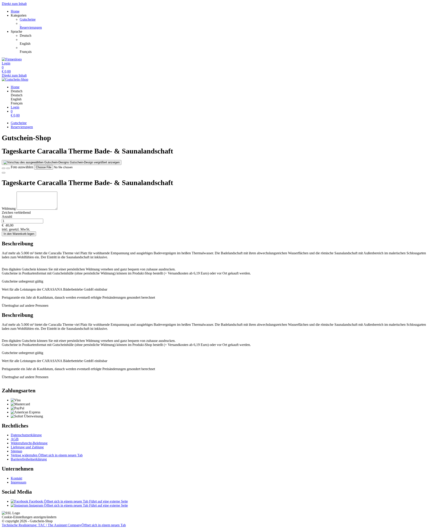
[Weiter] (3, 172)
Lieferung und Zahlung (27, 447)
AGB (15, 439)
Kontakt (16, 478)
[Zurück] (3, 168)
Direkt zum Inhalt (14, 4)
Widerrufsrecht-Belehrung (29, 443)
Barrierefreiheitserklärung (29, 459)
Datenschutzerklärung (26, 435)
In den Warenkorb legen (19, 233)
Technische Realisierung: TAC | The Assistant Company (64, 525)
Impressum (18, 482)
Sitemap (16, 451)
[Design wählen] (8, 168)
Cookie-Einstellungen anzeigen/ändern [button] (29, 517)
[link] (224, 36)
